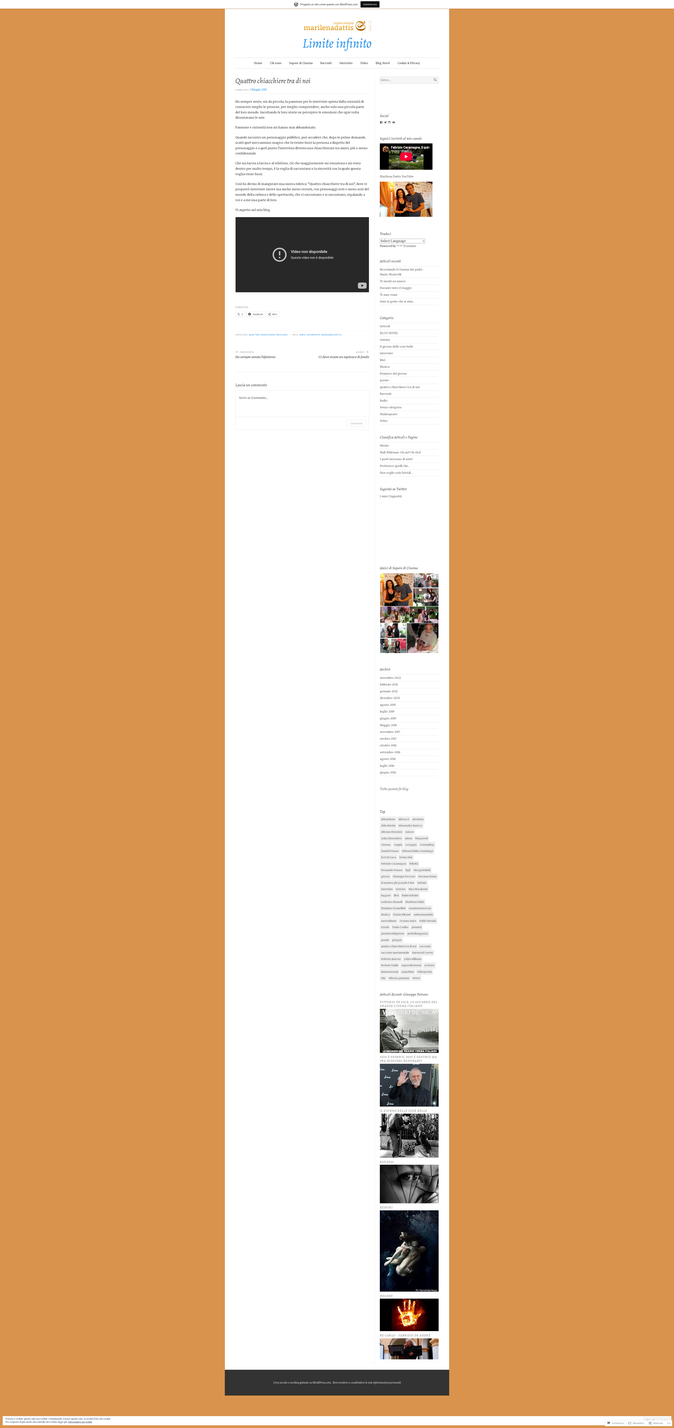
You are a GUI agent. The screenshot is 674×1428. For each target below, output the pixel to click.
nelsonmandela (423, 914)
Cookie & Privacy (409, 63)
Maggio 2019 (388, 725)
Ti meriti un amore (393, 281)
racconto (425, 946)
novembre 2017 (390, 732)
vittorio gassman (399, 978)
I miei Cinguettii (391, 496)
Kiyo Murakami (418, 889)
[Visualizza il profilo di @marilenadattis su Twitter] (385, 122)
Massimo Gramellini (393, 908)
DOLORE (386, 1296)
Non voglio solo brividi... (396, 472)
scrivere (429, 965)
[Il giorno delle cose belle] (409, 1156)
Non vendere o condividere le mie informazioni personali (367, 1382)
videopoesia (424, 971)
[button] (396, 589)
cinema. (385, 339)
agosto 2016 (388, 759)
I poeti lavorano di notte (396, 459)
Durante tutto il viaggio (396, 288)
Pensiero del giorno (393, 373)
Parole (385, 927)
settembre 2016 (390, 752)
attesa (408, 838)
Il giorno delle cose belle (396, 346)
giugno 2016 (388, 772)
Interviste (346, 63)
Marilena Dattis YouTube (397, 176)
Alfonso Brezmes (391, 831)
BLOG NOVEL (389, 333)
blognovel (421, 838)
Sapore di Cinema (301, 63)
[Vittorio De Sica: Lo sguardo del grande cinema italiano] (409, 1052)
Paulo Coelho (400, 927)
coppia (398, 844)
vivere (416, 978)
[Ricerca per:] (409, 80)
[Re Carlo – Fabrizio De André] (409, 1358)
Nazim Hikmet (402, 914)
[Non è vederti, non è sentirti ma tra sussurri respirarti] (409, 1105)
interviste (313, 335)
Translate (409, 246)
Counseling (427, 844)
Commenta (356, 423)
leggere (386, 895)
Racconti (326, 63)
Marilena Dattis (331, 335)
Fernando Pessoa (391, 870)
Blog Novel (383, 63)
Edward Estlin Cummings (417, 851)
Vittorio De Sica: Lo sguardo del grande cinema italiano (409, 1004)
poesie (384, 380)
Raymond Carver (422, 952)
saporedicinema (411, 965)
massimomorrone (420, 908)
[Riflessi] (409, 1202)
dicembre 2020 (390, 698)
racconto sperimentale (395, 952)
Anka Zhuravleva (391, 838)
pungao (397, 940)
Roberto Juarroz (391, 959)
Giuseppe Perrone (404, 876)
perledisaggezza (417, 933)
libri (382, 360)
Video (364, 63)
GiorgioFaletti (422, 870)
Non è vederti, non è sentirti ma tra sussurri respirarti (408, 1059)
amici (302, 335)
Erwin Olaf (405, 857)
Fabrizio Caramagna (393, 863)
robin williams (412, 959)
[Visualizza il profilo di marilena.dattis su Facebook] (381, 122)
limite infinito (410, 895)
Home (258, 63)
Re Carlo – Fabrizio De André (405, 1335)
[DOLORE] (409, 1330)
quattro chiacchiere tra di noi (268, 335)
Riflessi (387, 1162)
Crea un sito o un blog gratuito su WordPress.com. (302, 1382)
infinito (422, 882)
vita (383, 978)
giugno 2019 (388, 718)
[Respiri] (409, 1290)
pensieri (417, 927)
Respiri (386, 1207)
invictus (400, 889)
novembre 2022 (390, 678)
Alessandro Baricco (410, 825)
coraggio (411, 844)
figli (407, 870)
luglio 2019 (387, 711)
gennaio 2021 (389, 691)
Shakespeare (388, 414)
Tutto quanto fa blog (394, 788)
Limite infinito (337, 43)
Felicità (413, 863)
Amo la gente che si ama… (397, 301)
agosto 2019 (388, 705)
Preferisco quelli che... (395, 466)
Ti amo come (388, 294)
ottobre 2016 (388, 745)
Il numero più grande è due (397, 882)
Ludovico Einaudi (391, 901)
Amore (409, 831)
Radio (384, 400)
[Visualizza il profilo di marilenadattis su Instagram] (389, 122)
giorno (385, 876)
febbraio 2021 (389, 684)
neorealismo (389, 920)
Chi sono (275, 63)
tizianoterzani (389, 971)
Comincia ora (370, 4)
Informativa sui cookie (80, 1422)
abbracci (403, 819)
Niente (384, 445)
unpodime (407, 971)
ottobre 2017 (388, 738)
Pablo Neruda (427, 920)
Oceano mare (408, 920)
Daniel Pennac (390, 851)
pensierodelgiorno (392, 933)
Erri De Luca (388, 857)
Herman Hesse (427, 876)
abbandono (388, 819)
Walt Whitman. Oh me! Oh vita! (400, 452)
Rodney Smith (389, 965)
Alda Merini (388, 825)
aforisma (417, 819)
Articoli (385, 326)
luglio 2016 (387, 765)
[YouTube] (393, 122)
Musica (384, 366)
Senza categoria (390, 407)
